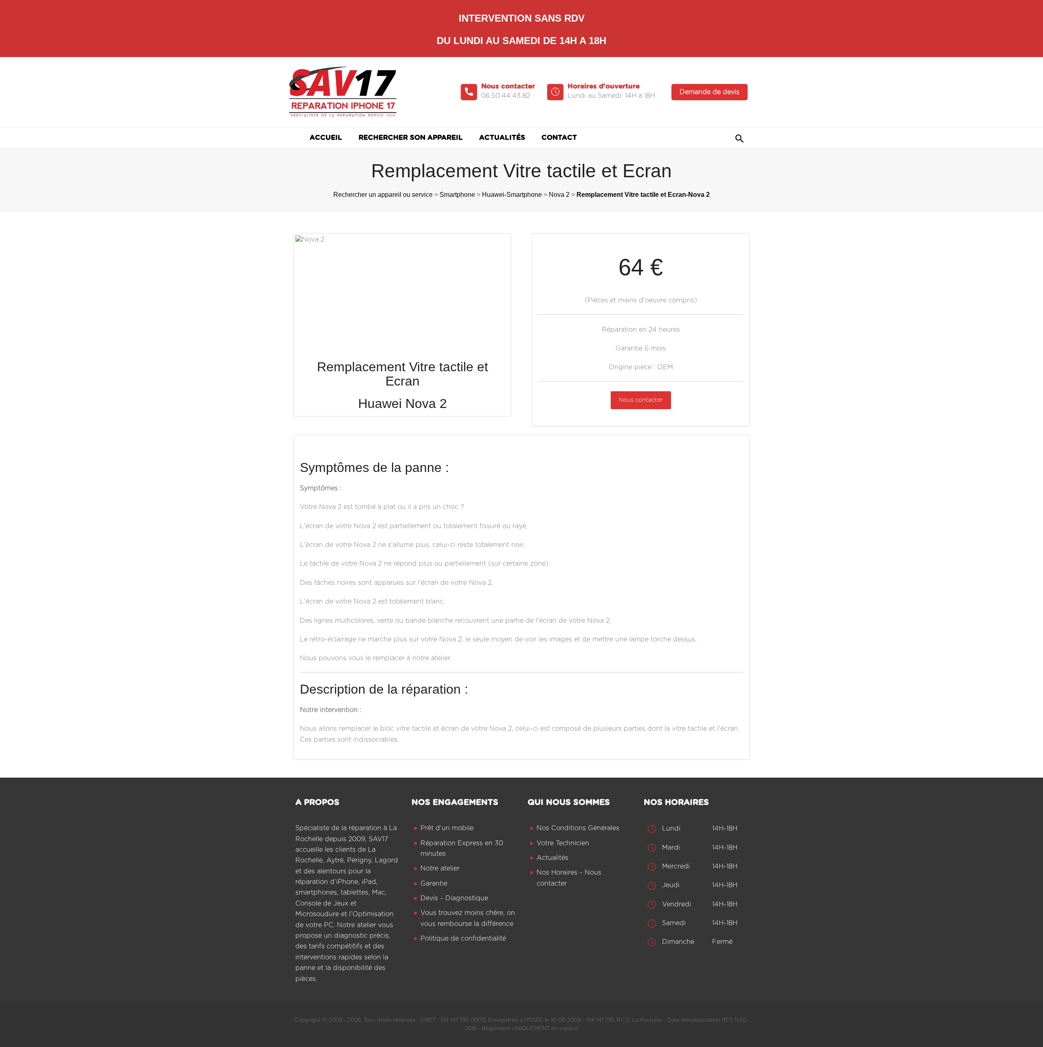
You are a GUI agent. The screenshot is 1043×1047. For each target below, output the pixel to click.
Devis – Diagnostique (454, 898)
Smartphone (457, 194)
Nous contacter (641, 400)
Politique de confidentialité (463, 938)
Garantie (433, 883)
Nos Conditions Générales (578, 828)
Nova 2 (559, 194)
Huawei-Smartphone (512, 194)
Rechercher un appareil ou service (383, 194)
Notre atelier (440, 868)
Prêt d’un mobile (446, 828)
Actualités (552, 858)
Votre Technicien (563, 843)
